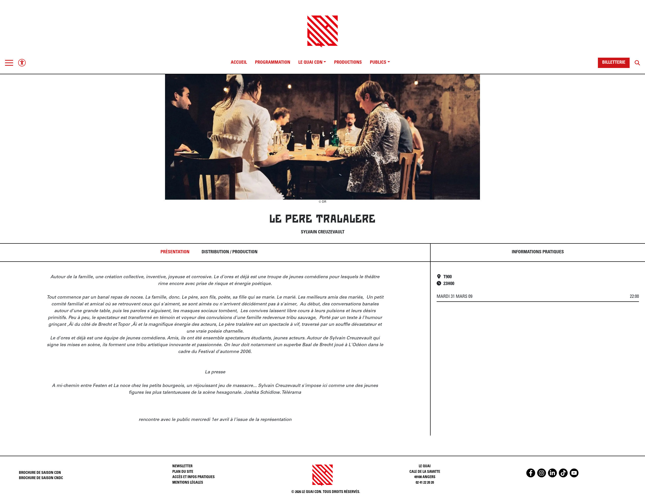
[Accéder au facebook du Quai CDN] (530, 473)
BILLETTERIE (613, 62)
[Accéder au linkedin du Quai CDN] (552, 473)
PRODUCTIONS (348, 62)
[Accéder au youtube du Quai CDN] (574, 473)
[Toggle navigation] (9, 63)
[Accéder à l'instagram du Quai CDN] (541, 473)
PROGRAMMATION (272, 62)
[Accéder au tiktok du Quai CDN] (563, 473)
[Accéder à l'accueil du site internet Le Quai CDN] (322, 27)
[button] (9, 63)
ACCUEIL (239, 62)
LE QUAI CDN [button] (310, 62)
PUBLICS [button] (378, 62)
